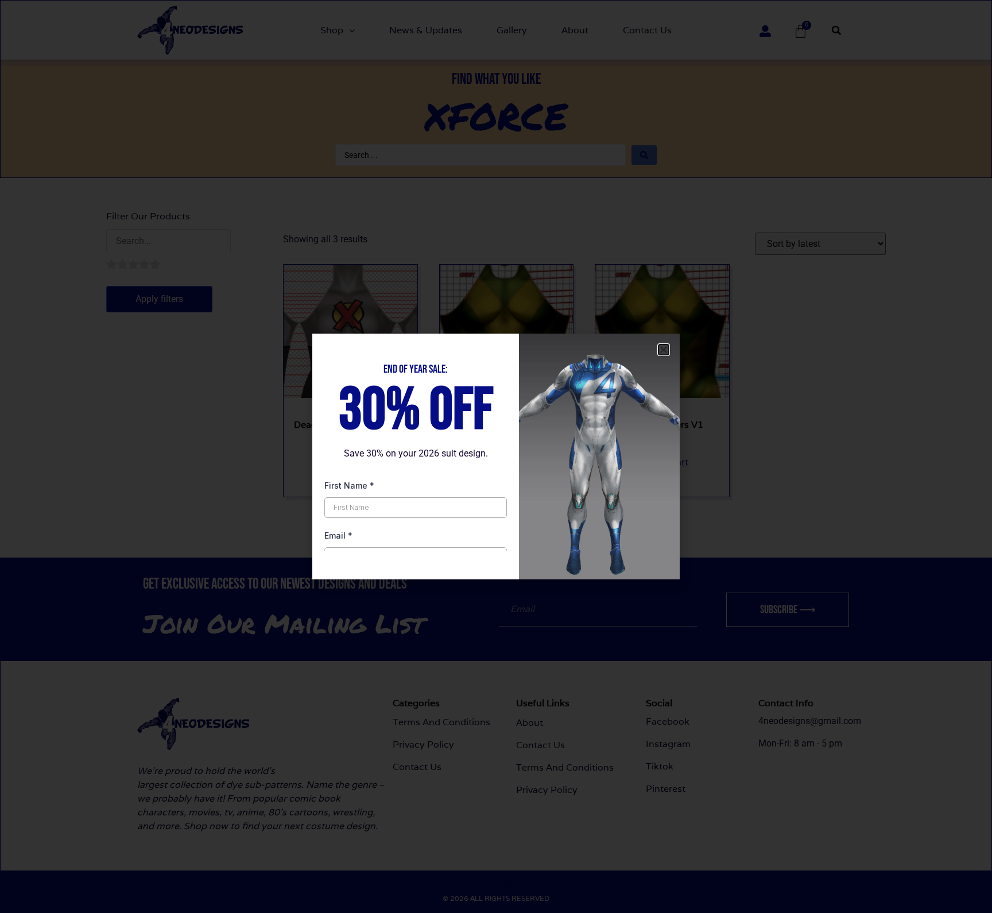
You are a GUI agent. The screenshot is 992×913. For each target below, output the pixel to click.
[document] (496, 456)
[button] (663, 349)
